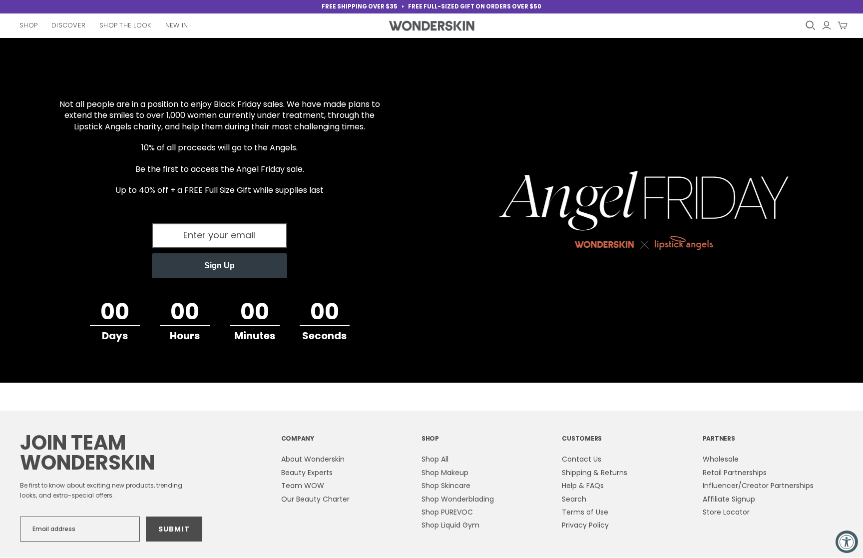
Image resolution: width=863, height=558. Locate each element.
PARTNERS (719, 438)
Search (574, 499)
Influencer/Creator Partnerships (758, 486)
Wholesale (721, 459)
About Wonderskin (313, 459)
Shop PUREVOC (447, 512)
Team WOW (302, 486)
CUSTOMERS (582, 438)
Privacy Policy (585, 525)
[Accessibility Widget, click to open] (847, 542)
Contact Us (581, 459)
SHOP (430, 438)
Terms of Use (585, 512)
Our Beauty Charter (315, 499)
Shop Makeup (445, 473)
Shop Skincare (446, 486)
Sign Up (219, 265)
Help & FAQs (583, 486)
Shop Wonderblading (458, 499)
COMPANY (297, 438)
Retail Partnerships (735, 473)
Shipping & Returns (594, 473)
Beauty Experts (307, 473)
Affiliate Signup (729, 499)
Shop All (435, 459)
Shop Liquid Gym (450, 525)
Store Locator (726, 512)
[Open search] (811, 25)
